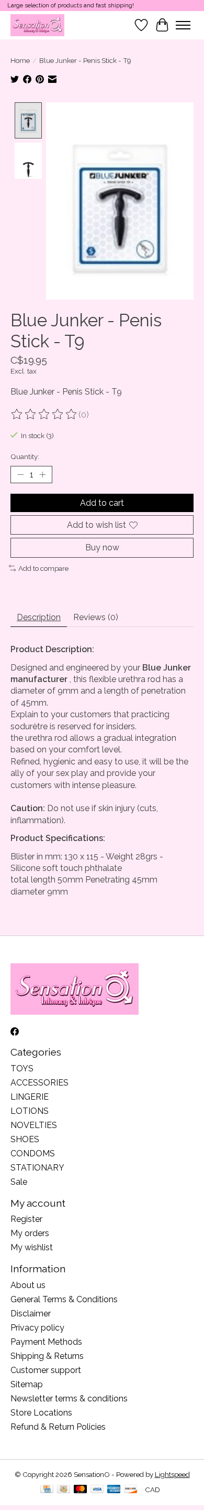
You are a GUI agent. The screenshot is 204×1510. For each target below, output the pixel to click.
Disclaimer (30, 1313)
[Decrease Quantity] (20, 475)
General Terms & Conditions (64, 1299)
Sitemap (26, 1384)
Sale (18, 1182)
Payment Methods (46, 1342)
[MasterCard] (80, 1490)
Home (20, 60)
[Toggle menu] (183, 25)
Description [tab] (39, 617)
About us (28, 1285)
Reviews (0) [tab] (95, 617)
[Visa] (97, 1490)
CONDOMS (32, 1153)
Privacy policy (37, 1328)
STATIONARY (37, 1168)
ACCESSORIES (39, 1083)
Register (26, 1219)
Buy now (102, 547)
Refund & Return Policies (58, 1427)
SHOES (24, 1139)
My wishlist (31, 1247)
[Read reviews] (44, 414)
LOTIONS (29, 1111)
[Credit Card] (46, 1490)
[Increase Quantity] (42, 475)
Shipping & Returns (47, 1356)
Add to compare (43, 568)
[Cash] (63, 1490)
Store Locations (41, 1413)
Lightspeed (172, 1474)
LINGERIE (29, 1097)
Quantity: (24, 456)
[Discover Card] (131, 1490)
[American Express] (114, 1490)
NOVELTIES (33, 1125)
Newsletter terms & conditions (69, 1398)
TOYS (21, 1068)
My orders (29, 1233)
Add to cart (102, 503)
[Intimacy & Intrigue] (37, 25)
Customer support (45, 1370)
